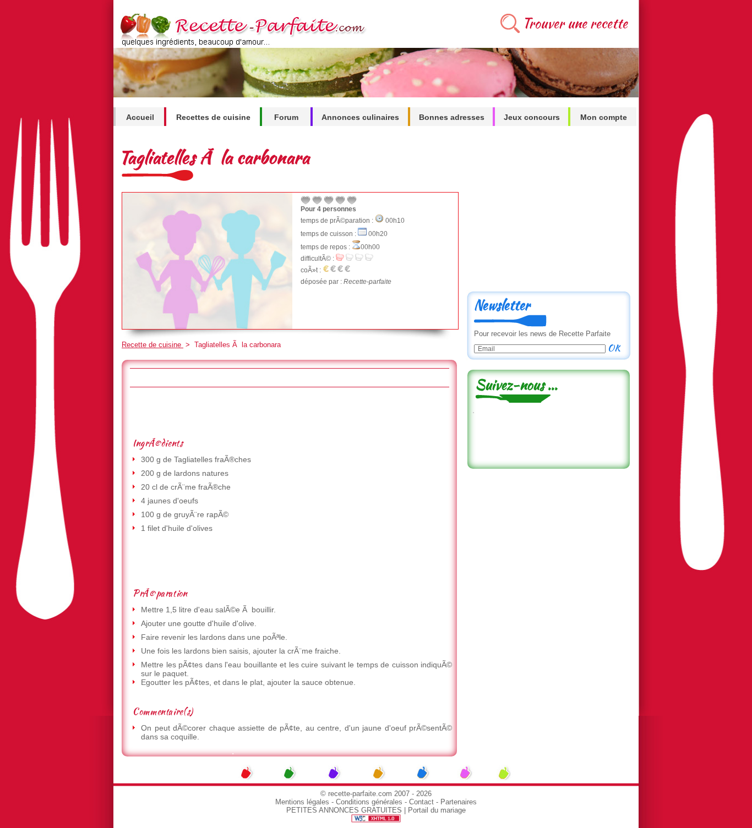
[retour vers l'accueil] (240, 45)
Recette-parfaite (367, 281)
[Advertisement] (289, 412)
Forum (286, 117)
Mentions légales (302, 802)
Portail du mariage (437, 810)
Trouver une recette (575, 23)
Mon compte (603, 117)
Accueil (140, 117)
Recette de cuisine (152, 345)
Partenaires (458, 802)
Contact (421, 802)
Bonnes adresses (451, 117)
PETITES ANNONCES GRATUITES (344, 810)
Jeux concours (532, 117)
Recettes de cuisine (213, 117)
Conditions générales (369, 802)
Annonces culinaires (360, 117)
